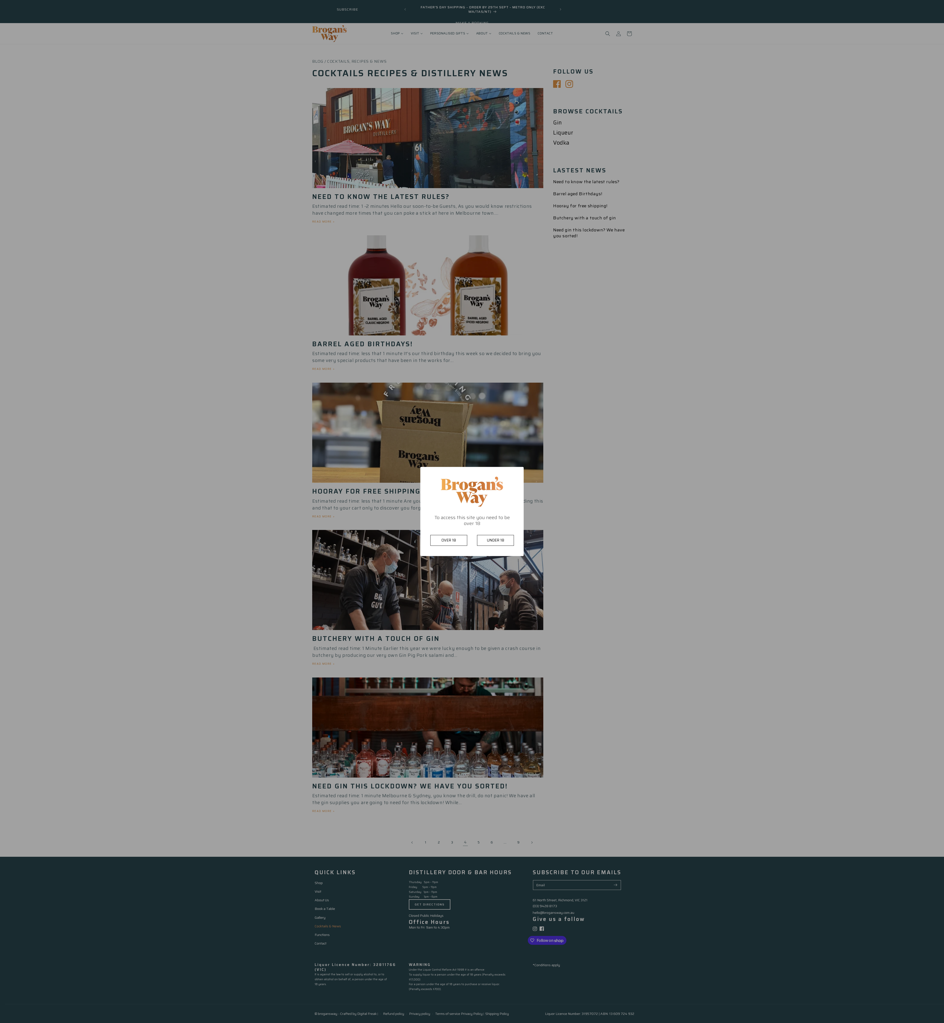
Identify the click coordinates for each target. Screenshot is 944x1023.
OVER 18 (449, 540)
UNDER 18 (495, 540)
